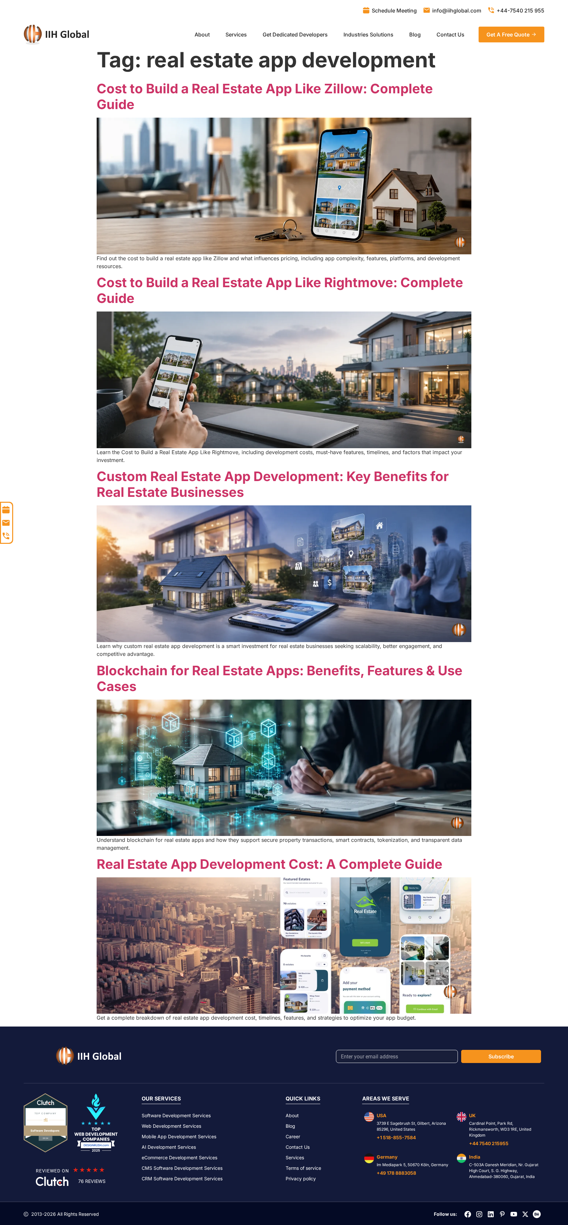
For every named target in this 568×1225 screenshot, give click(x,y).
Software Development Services (176, 1115)
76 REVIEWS (92, 1181)
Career (293, 1136)
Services (236, 34)
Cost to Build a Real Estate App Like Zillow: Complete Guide (265, 96)
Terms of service (303, 1168)
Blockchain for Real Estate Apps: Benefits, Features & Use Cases (279, 678)
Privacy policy (301, 1178)
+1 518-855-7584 (396, 1137)
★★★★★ (89, 1170)
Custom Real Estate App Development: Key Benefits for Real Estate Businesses (273, 484)
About (202, 34)
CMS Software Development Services (182, 1168)
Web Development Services (171, 1126)
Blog (415, 34)
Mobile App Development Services (179, 1136)
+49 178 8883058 (396, 1173)
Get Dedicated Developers (295, 34)
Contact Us (450, 34)
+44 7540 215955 (489, 1143)
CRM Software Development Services (182, 1178)
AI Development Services (169, 1147)
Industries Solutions (368, 34)
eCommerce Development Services (179, 1157)
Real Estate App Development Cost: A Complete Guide (269, 864)
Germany (387, 1157)
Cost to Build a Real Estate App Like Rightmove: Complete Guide (280, 290)
